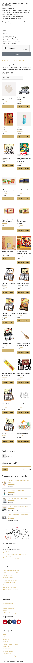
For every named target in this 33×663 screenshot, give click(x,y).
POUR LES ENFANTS (18, 60)
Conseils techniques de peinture (12, 38)
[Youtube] (18, 622)
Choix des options (8, 259)
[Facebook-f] (14, 622)
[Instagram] (9, 622)
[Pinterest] (5, 622)
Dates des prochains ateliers (11, 40)
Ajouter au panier (8, 107)
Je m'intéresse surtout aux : (9, 36)
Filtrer (4, 469)
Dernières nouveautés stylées (11, 41)
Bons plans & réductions (10, 43)
